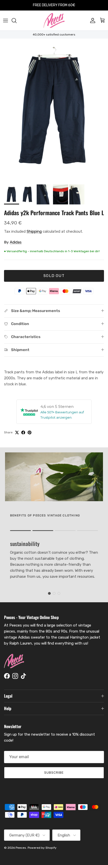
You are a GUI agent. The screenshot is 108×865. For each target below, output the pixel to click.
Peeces (21, 847)
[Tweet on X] (17, 432)
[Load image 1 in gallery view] (54, 110)
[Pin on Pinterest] (29, 432)
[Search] (16, 20)
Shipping (34, 231)
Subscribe (54, 772)
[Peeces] (54, 20)
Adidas (16, 242)
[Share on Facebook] (23, 432)
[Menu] (5, 20)
